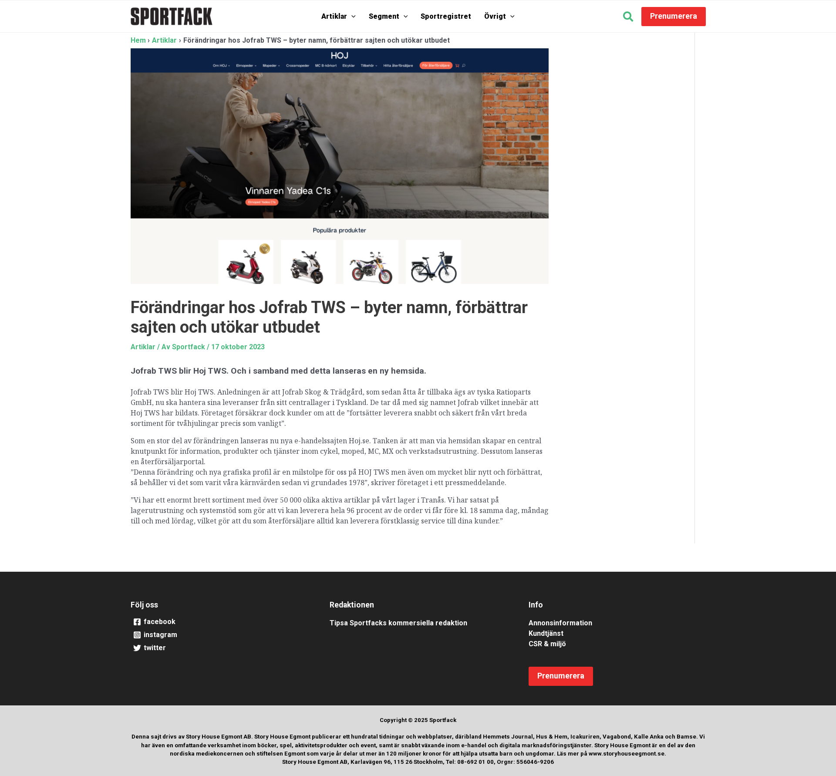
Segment (384, 16)
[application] (351, 16)
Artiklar (334, 16)
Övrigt (495, 16)
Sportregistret (446, 16)
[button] (628, 18)
